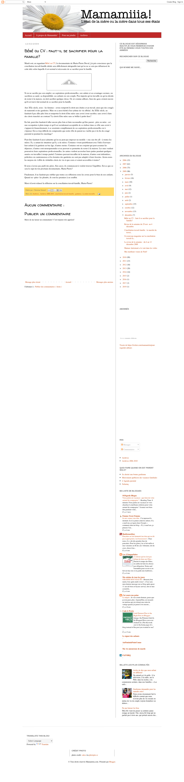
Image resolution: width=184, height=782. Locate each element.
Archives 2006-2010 (47, 194)
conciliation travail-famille (64, 194)
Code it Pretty (128, 611)
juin (126, 193)
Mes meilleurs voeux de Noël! (135, 251)
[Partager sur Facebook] (58, 190)
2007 (125, 164)
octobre (128, 207)
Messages (126, 444)
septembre (129, 204)
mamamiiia (127, 338)
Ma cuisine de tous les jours (133, 577)
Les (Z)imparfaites (130, 554)
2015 (125, 275)
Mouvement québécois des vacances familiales (139, 477)
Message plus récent (32, 282)
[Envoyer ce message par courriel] (49, 190)
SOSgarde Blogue (129, 495)
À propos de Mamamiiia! (46, 35)
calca (84, 755)
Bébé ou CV (50, 63)
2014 (125, 272)
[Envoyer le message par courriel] (98, 194)
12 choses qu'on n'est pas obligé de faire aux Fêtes (143, 557)
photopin (92, 755)
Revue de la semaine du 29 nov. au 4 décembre (138, 225)
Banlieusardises (128, 534)
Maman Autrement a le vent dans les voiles (140, 248)
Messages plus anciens (104, 282)
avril (127, 185)
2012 (125, 264)
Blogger (112, 761)
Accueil (28, 35)
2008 (125, 167)
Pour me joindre (69, 35)
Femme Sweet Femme (131, 515)
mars (127, 182)
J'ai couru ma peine (130, 595)
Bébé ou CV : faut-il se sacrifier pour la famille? (139, 219)
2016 (125, 279)
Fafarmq (125, 484)
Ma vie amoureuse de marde (133, 648)
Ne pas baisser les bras (130, 708)
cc (97, 755)
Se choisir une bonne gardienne (134, 474)
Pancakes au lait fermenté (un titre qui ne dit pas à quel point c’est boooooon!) (138, 537)
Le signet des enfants (130, 636)
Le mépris (126, 597)
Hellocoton (134, 338)
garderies (78, 194)
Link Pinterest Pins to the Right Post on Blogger (143, 614)
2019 (125, 286)
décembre (129, 215)
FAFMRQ (126, 655)
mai (126, 189)
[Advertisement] (128, 393)
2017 (125, 283)
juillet (127, 196)
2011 (125, 261)
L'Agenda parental (129, 481)
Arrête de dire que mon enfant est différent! (144, 671)
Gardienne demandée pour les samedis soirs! (144, 690)
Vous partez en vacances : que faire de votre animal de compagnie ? (138, 499)
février (128, 178)
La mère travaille (89, 194)
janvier (128, 174)
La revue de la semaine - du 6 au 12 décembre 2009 (138, 243)
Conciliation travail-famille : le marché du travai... (140, 231)
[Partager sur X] (55, 190)
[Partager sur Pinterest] (61, 190)
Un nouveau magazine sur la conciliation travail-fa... (139, 237)
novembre (129, 211)
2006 (125, 160)
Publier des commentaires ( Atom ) (48, 286)
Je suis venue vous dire (131, 518)
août (127, 200)
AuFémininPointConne (131, 642)
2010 (125, 257)
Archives (84, 35)
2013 (125, 268)
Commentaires (128, 449)
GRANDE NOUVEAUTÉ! (132, 579)
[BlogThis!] (52, 190)
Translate (45, 744)
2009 (125, 171)
